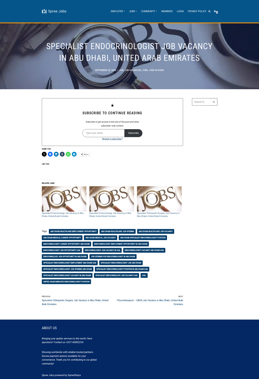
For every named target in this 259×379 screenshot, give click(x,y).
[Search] (209, 11)
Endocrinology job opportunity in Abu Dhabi (64, 257)
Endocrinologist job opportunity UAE (61, 250)
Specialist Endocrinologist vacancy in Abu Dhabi (67, 275)
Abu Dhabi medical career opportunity (62, 238)
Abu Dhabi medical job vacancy (100, 238)
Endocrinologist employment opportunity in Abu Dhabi (120, 244)
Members (167, 11)
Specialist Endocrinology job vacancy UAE (116, 275)
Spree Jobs (48, 375)
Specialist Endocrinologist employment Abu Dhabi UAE (69, 263)
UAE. (144, 275)
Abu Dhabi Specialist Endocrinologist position (142, 238)
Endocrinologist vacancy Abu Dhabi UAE (144, 250)
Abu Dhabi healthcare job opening (117, 231)
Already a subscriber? (112, 139)
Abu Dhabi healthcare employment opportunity (73, 231)
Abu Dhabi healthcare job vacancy (156, 231)
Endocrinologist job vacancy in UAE (102, 250)
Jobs (145, 70)
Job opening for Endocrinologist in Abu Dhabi (113, 257)
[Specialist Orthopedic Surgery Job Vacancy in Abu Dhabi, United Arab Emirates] (159, 199)
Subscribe (133, 133)
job (121, 70)
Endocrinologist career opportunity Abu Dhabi (66, 244)
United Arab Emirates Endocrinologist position (66, 282)
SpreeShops (74, 375)
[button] (124, 11)
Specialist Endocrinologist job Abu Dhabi (121, 263)
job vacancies (133, 70)
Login (180, 11)
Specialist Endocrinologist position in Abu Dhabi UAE (122, 269)
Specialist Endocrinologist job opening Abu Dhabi (67, 269)
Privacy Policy (197, 11)
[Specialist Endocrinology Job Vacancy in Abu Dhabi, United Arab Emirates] (64, 199)
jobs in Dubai (156, 70)
